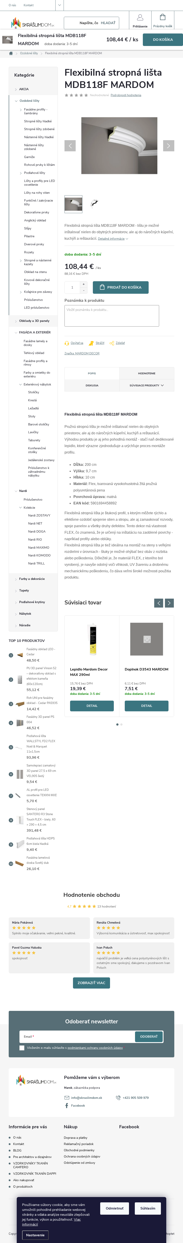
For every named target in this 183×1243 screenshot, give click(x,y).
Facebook (78, 1106)
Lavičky (33, 432)
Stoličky (33, 392)
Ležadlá (33, 408)
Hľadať (108, 23)
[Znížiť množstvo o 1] (83, 290)
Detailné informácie (111, 239)
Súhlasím (147, 1208)
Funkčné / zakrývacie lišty (38, 202)
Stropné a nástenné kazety (37, 262)
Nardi (23, 491)
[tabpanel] (92, 666)
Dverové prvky (34, 244)
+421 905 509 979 (136, 1098)
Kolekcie (29, 508)
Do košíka (163, 39)
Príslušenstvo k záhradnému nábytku (38, 472)
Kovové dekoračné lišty (37, 282)
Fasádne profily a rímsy (35, 363)
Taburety (34, 440)
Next (169, 603)
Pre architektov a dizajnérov (32, 1157)
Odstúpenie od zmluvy (79, 1163)
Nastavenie (35, 1235)
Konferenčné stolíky (37, 450)
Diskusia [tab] (92, 385)
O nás (12, 5)
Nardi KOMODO (39, 555)
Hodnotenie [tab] (146, 373)
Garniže (29, 157)
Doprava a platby (75, 1138)
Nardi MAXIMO (38, 548)
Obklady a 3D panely (34, 321)
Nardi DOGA (37, 531)
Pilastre (29, 236)
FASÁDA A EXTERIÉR (35, 332)
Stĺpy (27, 228)
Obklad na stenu (35, 272)
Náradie (24, 625)
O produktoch (23, 1187)
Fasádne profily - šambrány (36, 111)
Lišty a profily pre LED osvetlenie (39, 183)
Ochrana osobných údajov (82, 1156)
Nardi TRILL (36, 563)
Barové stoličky (38, 424)
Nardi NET (35, 523)
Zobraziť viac (91, 983)
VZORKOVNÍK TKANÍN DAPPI (34, 1174)
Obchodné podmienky (79, 1150)
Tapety (24, 590)
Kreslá (32, 400)
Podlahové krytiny (32, 602)
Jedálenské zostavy (41, 460)
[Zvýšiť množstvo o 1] (83, 284)
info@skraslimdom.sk (86, 1098)
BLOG (17, 1150)
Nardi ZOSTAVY (39, 515)
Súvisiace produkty (144, 385)
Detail (92, 706)
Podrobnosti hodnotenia (126, 95)
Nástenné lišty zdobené (34, 147)
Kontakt (28, 5)
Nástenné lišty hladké (39, 137)
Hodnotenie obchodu (91, 895)
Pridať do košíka (124, 287)
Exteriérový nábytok (37, 384)
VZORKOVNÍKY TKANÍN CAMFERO (30, 1165)
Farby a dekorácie (32, 579)
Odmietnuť (114, 1208)
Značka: (82, 354)
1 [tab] (117, 724)
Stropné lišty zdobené (39, 129)
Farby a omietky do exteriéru (37, 375)
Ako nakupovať (23, 1180)
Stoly (31, 416)
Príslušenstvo (33, 300)
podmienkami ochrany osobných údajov (95, 1048)
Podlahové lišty (34, 173)
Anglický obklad (35, 220)
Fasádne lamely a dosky (35, 343)
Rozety (29, 252)
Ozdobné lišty (29, 101)
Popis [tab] (92, 373)
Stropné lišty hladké (38, 121)
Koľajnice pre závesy (38, 292)
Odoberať (149, 1037)
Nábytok (25, 614)
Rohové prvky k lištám (39, 165)
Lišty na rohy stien (37, 193)
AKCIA (24, 89)
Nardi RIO (35, 539)
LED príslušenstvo (36, 308)
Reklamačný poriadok (79, 1144)
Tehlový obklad (34, 353)
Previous (158, 603)
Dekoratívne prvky (36, 212)
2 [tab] (121, 724)
